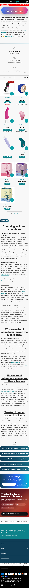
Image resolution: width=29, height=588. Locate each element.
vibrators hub (8, 36)
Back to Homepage (9, 484)
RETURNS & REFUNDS (15, 580)
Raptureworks (6, 578)
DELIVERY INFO (5, 580)
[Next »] (20, 213)
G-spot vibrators (5, 387)
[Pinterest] (11, 585)
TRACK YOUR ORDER (6, 581)
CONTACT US (15, 581)
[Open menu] (3, 1)
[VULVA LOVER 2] (7, 195)
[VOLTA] (7, 115)
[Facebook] (2, 585)
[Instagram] (14, 585)
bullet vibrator (5, 274)
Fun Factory (7, 124)
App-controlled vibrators (8, 391)
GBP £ (4, 570)
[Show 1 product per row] (25, 77)
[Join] (25, 535)
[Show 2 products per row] (27, 77)
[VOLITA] (7, 143)
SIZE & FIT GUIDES (6, 582)
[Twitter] (5, 585)
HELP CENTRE (18, 578)
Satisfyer (7, 97)
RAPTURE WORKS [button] (5, 557)
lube (26, 364)
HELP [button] (2, 548)
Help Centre (21, 484)
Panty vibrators (15, 362)
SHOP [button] (2, 543)
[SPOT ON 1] (7, 170)
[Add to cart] (12, 94)
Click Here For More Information (11, 513)
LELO (22, 97)
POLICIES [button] (3, 553)
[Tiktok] (8, 585)
